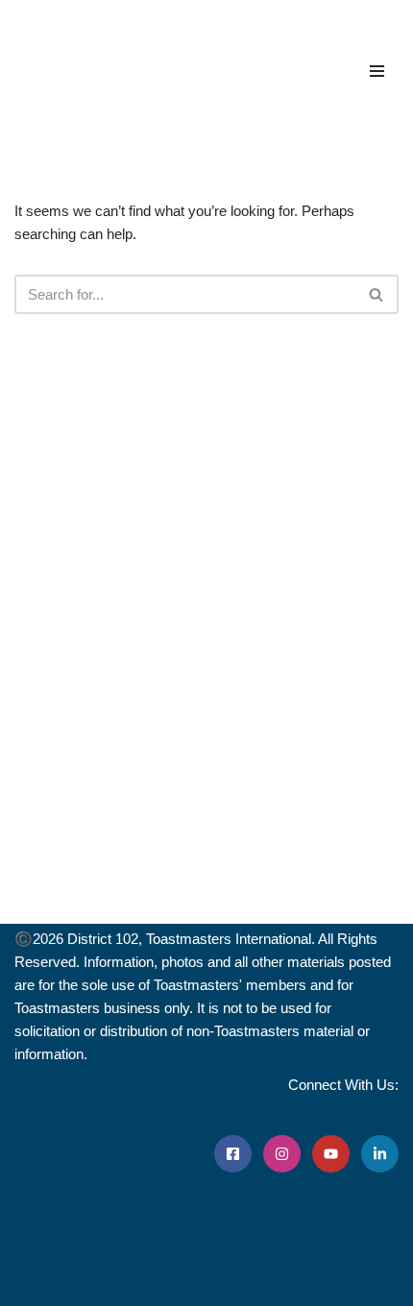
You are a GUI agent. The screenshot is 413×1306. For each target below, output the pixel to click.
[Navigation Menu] (377, 71)
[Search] (377, 294)
